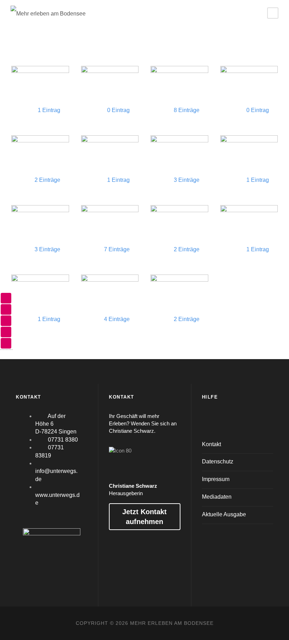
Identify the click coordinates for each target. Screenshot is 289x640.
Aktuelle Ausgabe (224, 514)
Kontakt (211, 444)
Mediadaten (217, 497)
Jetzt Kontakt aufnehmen (144, 516)
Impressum (215, 479)
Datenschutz (217, 461)
